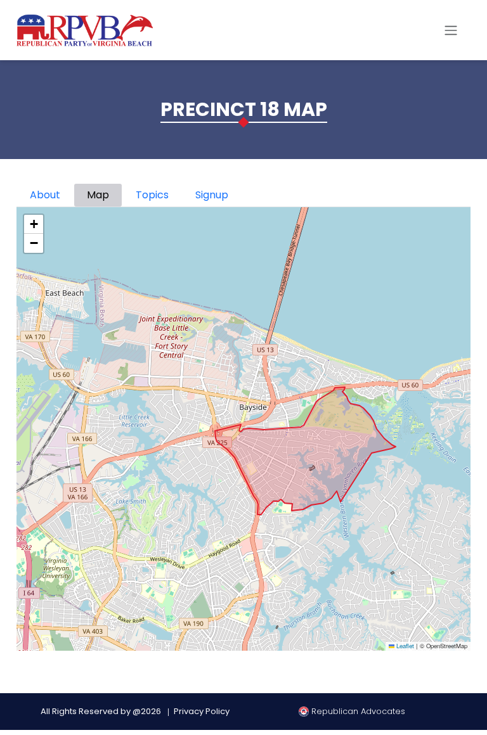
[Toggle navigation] (450, 30)
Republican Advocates (357, 711)
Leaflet (404, 646)
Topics (152, 195)
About (45, 195)
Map (98, 195)
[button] (33, 224)
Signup (211, 195)
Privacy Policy (202, 711)
